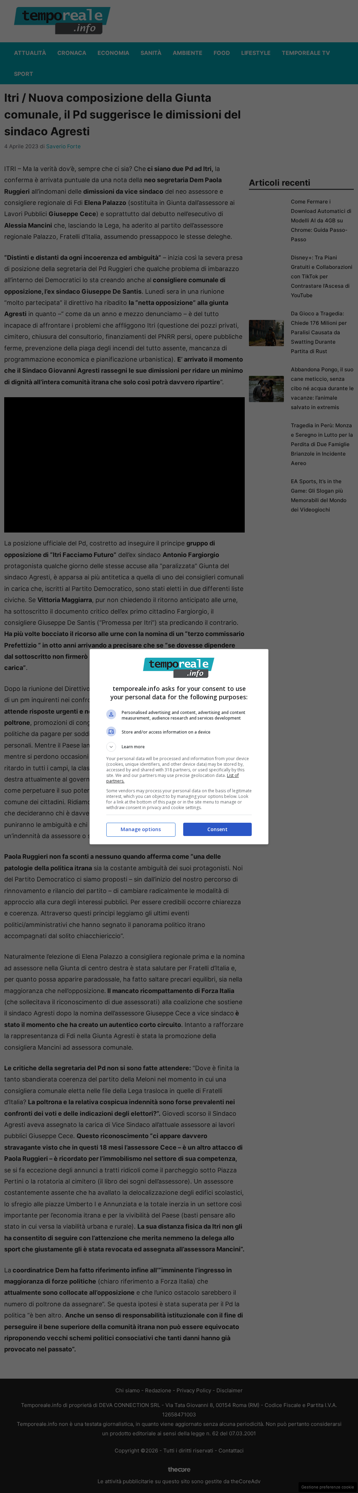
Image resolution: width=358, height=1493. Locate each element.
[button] (179, 747)
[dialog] (179, 746)
